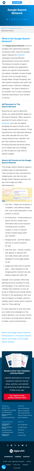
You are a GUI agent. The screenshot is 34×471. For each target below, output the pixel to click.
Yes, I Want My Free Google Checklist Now (17, 397)
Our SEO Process (22, 427)
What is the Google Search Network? (16, 333)
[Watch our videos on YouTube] (23, 445)
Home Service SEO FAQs (8, 417)
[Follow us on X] (8, 445)
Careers (18, 456)
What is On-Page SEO (23, 410)
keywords (5, 123)
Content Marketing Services (7, 428)
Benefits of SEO (6, 408)
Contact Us (21, 432)
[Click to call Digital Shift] (4, 467)
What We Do (21, 430)
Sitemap (29, 461)
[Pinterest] (17, 19)
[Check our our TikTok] (26, 445)
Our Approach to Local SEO (9, 410)
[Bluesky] (24, 19)
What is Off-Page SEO (23, 408)
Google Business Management (6, 424)
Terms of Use (16, 464)
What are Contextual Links (25, 415)
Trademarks (25, 464)
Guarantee (8, 456)
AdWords (21, 55)
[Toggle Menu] (29, 2)
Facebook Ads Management (5, 435)
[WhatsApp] (14, 19)
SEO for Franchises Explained (7, 415)
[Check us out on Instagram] (15, 445)
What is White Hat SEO (24, 412)
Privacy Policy (17, 468)
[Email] (27, 19)
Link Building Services (7, 432)
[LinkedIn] (12, 19)
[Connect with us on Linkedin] (19, 445)
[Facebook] (7, 19)
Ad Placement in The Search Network (16, 336)
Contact (26, 456)
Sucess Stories (22, 435)
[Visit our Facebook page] (11, 445)
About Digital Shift (22, 424)
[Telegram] (19, 19)
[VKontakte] (22, 19)
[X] (9, 19)
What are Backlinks (23, 417)
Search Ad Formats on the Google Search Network (15, 340)
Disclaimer (8, 464)
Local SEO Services (7, 412)
